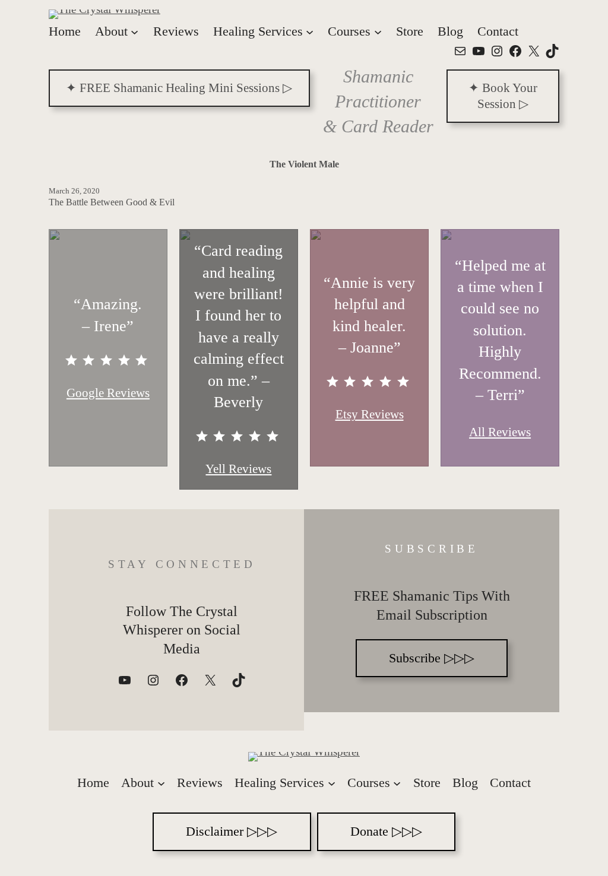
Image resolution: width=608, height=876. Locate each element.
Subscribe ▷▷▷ (431, 657)
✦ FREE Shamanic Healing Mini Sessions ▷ (179, 88)
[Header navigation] (134, 31)
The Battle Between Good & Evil (112, 202)
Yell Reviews (238, 469)
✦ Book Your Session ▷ (502, 96)
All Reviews (500, 432)
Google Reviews (108, 393)
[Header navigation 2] (161, 783)
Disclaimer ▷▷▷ (231, 831)
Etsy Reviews (369, 414)
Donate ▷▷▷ (386, 831)
